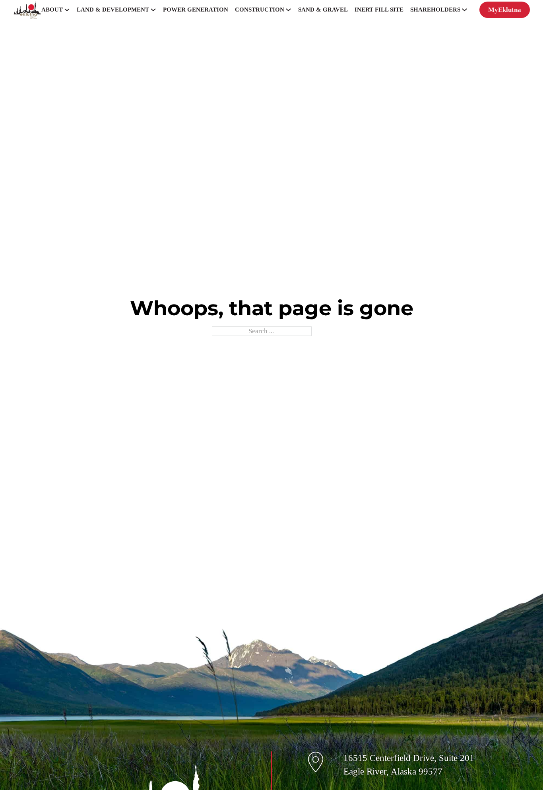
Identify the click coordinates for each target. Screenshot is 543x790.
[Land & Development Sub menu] (153, 10)
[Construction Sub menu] (288, 10)
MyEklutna (504, 10)
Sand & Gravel (323, 9)
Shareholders (435, 9)
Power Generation (195, 9)
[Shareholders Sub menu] (464, 10)
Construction (259, 9)
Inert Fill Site (379, 9)
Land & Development (113, 9)
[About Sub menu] (67, 10)
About (52, 9)
